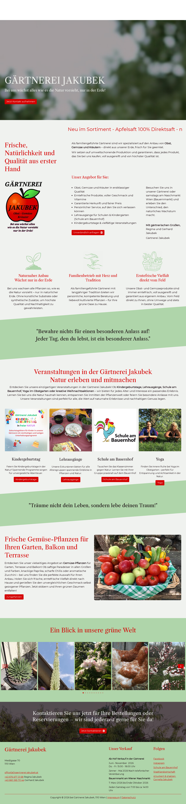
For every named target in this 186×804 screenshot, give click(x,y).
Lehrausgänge (71, 479)
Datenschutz (128, 797)
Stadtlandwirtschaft (164, 772)
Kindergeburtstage (26, 479)
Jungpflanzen (14, 597)
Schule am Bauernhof (115, 479)
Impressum (113, 797)
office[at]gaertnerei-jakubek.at (21, 772)
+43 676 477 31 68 (14, 777)
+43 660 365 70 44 (14, 780)
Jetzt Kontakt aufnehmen (20, 101)
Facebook (158, 758)
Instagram (158, 763)
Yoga (160, 482)
